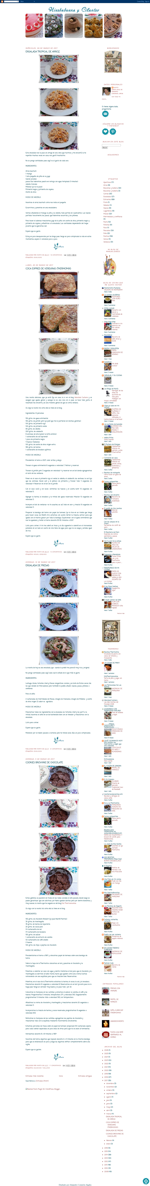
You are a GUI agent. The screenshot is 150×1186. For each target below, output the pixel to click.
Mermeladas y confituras (112, 217)
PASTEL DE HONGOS (114, 1000)
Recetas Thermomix (111, 652)
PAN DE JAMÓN (115, 511)
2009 (106, 1171)
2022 (106, 1064)
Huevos (106, 208)
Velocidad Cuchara (81, 397)
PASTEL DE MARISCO (116, 769)
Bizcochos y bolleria (42, 1068)
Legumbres (107, 211)
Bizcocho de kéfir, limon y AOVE (116, 339)
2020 (106, 1070)
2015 (106, 1151)
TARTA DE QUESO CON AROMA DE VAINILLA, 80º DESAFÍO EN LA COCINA (113, 576)
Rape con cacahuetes (116, 924)
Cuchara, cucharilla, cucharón (111, 920)
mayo (108, 1107)
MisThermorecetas (111, 676)
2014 (106, 1155)
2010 (106, 1168)
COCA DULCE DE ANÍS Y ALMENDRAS (116, 749)
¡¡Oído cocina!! (109, 308)
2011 (106, 1165)
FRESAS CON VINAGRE (115, 989)
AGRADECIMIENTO (117, 1021)
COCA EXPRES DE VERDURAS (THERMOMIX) (48, 268)
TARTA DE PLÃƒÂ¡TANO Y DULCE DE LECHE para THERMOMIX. (113, 837)
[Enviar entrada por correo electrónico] (65, 255)
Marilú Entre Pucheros (112, 288)
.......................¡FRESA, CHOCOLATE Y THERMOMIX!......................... (111, 726)
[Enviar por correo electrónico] (68, 255)
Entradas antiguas (85, 1076)
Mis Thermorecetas (69, 903)
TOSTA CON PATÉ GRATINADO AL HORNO (116, 1034)
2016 (106, 1148)
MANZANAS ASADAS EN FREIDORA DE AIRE (117, 808)
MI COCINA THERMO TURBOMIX (111, 949)
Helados (106, 205)
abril (108, 1110)
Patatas (106, 225)
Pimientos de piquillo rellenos (117, 937)
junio (108, 1104)
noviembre (110, 1087)
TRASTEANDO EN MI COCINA (111, 569)
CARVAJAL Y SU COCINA (113, 375)
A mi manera (109, 779)
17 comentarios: (55, 1066)
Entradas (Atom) (42, 1081)
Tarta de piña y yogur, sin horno (113, 679)
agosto (109, 1097)
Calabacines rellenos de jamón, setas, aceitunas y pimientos (116, 464)
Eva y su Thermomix (111, 803)
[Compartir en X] (72, 255)
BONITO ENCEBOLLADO (112, 861)
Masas (36, 554)
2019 (106, 1074)
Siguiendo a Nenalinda (112, 554)
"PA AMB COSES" (115, 365)
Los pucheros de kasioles (113, 424)
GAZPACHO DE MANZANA (117, 689)
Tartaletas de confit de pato (112, 526)
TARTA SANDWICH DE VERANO (117, 352)
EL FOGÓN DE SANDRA (112, 766)
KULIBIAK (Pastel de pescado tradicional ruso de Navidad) (117, 785)
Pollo (105, 233)
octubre (109, 1090)
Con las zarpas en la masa (111, 523)
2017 (106, 1080)
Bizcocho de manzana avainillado (116, 499)
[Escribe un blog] (70, 255)
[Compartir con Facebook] (73, 255)
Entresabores (109, 759)
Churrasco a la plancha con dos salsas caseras (117, 326)
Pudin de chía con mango (116, 882)
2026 (106, 1050)
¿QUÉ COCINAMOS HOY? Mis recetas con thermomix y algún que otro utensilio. (113, 743)
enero (108, 1144)
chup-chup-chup (109, 322)
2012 (106, 1161)
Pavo (105, 228)
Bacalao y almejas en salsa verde (111, 797)
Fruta (105, 202)
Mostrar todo (120, 613)
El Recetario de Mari (111, 532)
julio (108, 1100)
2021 (106, 1067)
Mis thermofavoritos (112, 893)
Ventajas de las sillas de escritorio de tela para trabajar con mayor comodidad (113, 395)
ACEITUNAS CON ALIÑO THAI (116, 299)
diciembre (110, 1083)
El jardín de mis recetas (113, 508)
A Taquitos (108, 866)
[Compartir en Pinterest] (75, 255)
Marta (116, 88)
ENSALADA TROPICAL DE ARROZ (43, 51)
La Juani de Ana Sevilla (112, 844)
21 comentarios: (56, 749)
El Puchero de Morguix (112, 444)
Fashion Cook (109, 963)
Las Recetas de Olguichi (113, 906)
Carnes (106, 194)
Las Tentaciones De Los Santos (112, 686)
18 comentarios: (57, 255)
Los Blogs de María (111, 389)
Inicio (61, 1076)
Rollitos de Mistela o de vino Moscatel (117, 870)
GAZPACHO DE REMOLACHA (117, 952)
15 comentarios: (56, 552)
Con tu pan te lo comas (112, 541)
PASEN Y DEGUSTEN (111, 348)
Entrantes (107, 199)
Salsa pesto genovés (116, 484)
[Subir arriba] (146, 1181)
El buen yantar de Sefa (112, 600)
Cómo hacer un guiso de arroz (112, 475)
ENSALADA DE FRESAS (37, 565)
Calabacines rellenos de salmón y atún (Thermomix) (117, 449)
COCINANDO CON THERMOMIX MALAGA (112, 710)
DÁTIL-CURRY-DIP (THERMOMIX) (116, 1011)
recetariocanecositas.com (113, 794)
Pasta (105, 222)
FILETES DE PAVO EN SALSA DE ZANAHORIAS (117, 546)
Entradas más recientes (35, 1076)
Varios (105, 239)
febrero (109, 1140)
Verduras (43, 554)
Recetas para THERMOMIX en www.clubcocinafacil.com (113, 831)
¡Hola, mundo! (109, 439)
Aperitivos (107, 182)
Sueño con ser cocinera (112, 934)
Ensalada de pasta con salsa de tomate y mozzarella (112, 656)
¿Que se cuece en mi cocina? (111, 407)
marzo (109, 1114)
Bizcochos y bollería (110, 191)
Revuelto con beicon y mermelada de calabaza (117, 313)
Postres (106, 236)
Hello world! (108, 761)
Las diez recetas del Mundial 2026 (111, 703)
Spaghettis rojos (116, 589)
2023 (106, 1060)
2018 (106, 1077)
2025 (106, 1053)
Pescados (106, 230)
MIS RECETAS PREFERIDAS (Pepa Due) (113, 858)
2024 (106, 1057)
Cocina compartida (111, 481)
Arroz (105, 185)
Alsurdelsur (108, 335)
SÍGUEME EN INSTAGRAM (113, 290)
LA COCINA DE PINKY (112, 663)
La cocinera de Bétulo (112, 295)
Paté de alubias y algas (117, 713)
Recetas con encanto (111, 495)
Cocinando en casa (111, 458)
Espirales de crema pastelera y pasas (111, 535)
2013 (106, 1158)
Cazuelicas (108, 362)
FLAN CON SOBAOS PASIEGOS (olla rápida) (117, 605)
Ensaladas (38, 257)
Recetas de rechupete (112, 473)
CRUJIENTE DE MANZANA (117, 895)
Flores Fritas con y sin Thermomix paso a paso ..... (117, 559)
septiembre (110, 1093)
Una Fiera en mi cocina (112, 879)
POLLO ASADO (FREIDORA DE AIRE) (117, 731)
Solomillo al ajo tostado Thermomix (117, 848)
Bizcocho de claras (116, 966)
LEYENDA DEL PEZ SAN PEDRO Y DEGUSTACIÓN (117, 429)
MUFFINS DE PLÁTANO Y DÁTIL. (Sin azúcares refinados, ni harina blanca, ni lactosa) (113, 414)
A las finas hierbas (111, 586)
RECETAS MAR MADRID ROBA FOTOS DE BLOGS (117, 911)
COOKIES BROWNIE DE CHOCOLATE (44, 762)
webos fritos (108, 438)
